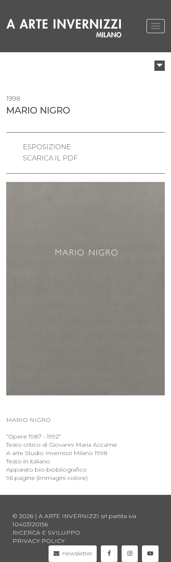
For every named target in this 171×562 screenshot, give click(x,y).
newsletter (77, 553)
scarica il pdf (50, 158)
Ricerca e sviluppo (46, 532)
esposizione (47, 147)
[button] (159, 66)
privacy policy (38, 541)
